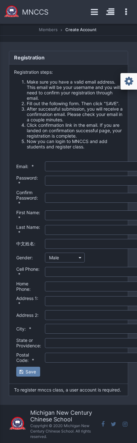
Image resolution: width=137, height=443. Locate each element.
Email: (25, 166)
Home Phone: (23, 286)
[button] (28, 372)
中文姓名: (25, 243)
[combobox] (65, 257)
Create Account (81, 29)
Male (54, 257)
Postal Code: (25, 357)
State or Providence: (28, 342)
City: (23, 328)
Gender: (24, 257)
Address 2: (27, 315)
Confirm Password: (27, 198)
